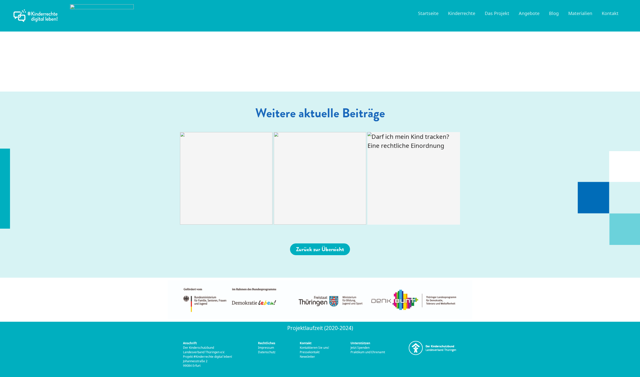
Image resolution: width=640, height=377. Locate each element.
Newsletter (307, 356)
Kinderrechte (461, 13)
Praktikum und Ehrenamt (367, 352)
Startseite (428, 13)
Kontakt (610, 13)
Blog (554, 13)
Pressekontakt (310, 352)
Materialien (580, 13)
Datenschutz (267, 352)
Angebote (529, 13)
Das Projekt (497, 13)
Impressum (266, 347)
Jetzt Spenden (360, 347)
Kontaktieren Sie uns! (314, 347)
